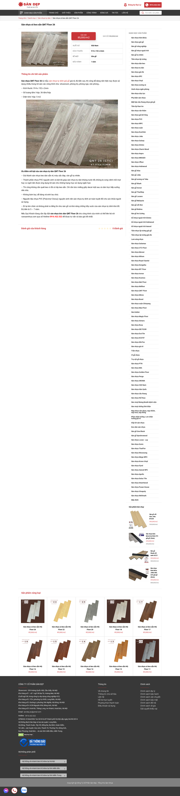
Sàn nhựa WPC (137, 123)
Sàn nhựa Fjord (137, 466)
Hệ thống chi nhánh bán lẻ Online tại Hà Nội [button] (38, 761)
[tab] (43, 761)
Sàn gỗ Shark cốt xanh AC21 (154, 553)
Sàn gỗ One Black (138, 431)
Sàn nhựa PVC (136, 119)
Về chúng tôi (103, 691)
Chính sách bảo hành (149, 694)
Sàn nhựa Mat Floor (138, 282)
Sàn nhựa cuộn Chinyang (140, 304)
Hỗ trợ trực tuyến (105, 700)
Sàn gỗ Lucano (137, 196)
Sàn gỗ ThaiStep (137, 192)
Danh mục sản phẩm (33, 13)
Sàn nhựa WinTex (138, 342)
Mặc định (134, 500)
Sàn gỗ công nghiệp (138, 46)
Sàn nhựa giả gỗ (137, 42)
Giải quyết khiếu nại (148, 709)
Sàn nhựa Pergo (137, 376)
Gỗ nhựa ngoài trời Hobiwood (142, 222)
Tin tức (115, 13)
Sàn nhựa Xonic (137, 444)
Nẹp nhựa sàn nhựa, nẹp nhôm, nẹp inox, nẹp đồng (143, 411)
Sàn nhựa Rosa (137, 325)
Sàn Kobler (135, 312)
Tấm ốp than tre (137, 106)
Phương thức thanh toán (108, 703)
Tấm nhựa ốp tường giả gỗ (141, 231)
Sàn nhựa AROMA (138, 381)
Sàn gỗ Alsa (135, 171)
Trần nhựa (135, 351)
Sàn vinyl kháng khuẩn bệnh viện (143, 402)
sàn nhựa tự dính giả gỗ (59, 81)
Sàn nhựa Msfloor (138, 286)
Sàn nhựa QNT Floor (139, 291)
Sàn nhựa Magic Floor (139, 316)
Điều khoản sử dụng (106, 706)
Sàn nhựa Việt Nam (138, 385)
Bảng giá (104, 13)
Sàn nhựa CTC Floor (139, 248)
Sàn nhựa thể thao (138, 398)
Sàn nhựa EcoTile (138, 334)
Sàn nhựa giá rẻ (137, 346)
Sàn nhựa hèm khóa (139, 38)
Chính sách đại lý (147, 691)
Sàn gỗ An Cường (137, 213)
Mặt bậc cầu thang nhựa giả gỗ (143, 102)
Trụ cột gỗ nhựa (137, 359)
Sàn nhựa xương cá (138, 85)
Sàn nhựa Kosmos (138, 278)
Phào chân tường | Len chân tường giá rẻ (142, 417)
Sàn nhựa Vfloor (137, 162)
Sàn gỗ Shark (136, 183)
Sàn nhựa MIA (136, 368)
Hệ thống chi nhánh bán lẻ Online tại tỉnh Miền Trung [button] (41, 775)
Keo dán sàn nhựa (138, 427)
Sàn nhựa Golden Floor (140, 372)
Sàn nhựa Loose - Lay (139, 440)
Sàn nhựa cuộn (137, 128)
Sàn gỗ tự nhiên (137, 55)
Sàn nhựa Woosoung (139, 453)
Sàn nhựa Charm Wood (140, 149)
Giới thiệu (66, 13)
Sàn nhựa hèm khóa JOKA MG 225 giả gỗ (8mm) (153, 572)
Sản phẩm (78, 13)
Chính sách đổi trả (148, 703)
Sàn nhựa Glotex (137, 145)
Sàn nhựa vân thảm (138, 111)
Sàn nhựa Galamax (138, 244)
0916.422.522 (30, 716)
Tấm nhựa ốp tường (138, 59)
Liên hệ (125, 13)
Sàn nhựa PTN (136, 364)
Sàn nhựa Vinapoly (138, 491)
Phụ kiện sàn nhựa (138, 98)
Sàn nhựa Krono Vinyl (139, 461)
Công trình (91, 13)
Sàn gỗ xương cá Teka (139, 179)
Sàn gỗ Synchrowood (139, 436)
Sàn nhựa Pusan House (140, 487)
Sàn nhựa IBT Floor (138, 269)
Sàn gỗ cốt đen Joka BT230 (152, 517)
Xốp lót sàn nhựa (137, 423)
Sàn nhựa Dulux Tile (139, 478)
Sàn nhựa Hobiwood (139, 166)
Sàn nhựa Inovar (137, 274)
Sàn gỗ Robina (136, 209)
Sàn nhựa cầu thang (139, 394)
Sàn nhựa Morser (137, 252)
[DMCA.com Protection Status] (25, 735)
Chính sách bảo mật (149, 700)
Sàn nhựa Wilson (137, 256)
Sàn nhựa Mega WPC (139, 457)
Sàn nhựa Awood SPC (139, 470)
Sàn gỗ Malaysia (137, 201)
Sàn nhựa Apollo (137, 474)
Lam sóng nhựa (137, 239)
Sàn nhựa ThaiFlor (138, 448)
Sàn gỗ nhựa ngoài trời (140, 51)
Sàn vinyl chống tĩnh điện (141, 406)
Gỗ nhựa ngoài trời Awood (141, 226)
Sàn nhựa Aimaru (138, 321)
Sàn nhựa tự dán (137, 68)
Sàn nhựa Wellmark (138, 496)
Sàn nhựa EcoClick (138, 132)
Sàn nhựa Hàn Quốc (139, 389)
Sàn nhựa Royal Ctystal (140, 261)
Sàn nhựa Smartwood (139, 483)
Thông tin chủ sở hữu (107, 694)
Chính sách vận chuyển (150, 697)
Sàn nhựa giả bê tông (139, 115)
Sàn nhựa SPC (136, 76)
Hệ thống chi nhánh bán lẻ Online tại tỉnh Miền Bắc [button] (41, 768)
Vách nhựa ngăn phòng (140, 89)
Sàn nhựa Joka (137, 136)
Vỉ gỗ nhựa (135, 355)
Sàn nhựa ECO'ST (138, 338)
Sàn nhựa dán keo (138, 63)
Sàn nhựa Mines (137, 295)
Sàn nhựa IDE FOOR (138, 329)
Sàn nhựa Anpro (137, 153)
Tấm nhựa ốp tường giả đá (141, 235)
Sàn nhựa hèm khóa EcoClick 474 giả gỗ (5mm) (152, 536)
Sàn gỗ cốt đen (137, 205)
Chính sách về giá (148, 706)
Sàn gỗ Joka (136, 175)
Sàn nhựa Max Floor (139, 308)
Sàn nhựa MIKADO (138, 158)
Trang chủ (53, 13)
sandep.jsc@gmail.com (32, 712)
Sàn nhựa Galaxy (137, 141)
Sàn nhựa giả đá (137, 72)
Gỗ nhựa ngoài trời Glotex (141, 218)
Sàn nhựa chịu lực (138, 93)
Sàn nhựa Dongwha (138, 265)
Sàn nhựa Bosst (137, 299)
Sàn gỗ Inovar (136, 188)
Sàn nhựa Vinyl (137, 81)
